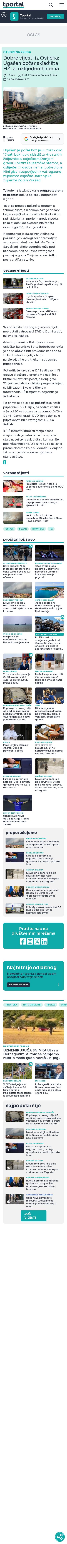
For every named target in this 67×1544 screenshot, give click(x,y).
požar (23, 529)
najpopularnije (23, 1106)
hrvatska (38, 529)
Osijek (9, 529)
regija (51, 1005)
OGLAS (33, 35)
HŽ (51, 529)
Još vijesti (30, 1216)
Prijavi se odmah (18, 984)
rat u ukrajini (32, 1005)
